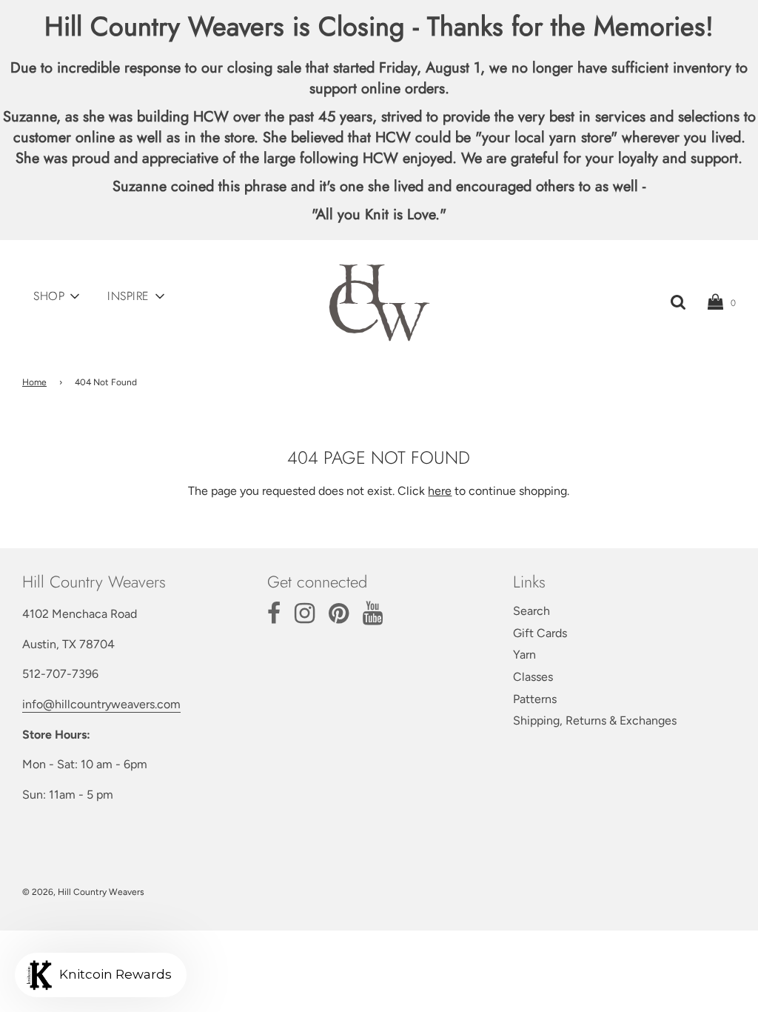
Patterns (535, 699)
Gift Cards (540, 633)
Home (34, 382)
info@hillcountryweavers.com (101, 704)
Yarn (524, 655)
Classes (533, 677)
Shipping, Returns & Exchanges (595, 720)
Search (531, 611)
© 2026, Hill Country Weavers (83, 892)
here (440, 491)
